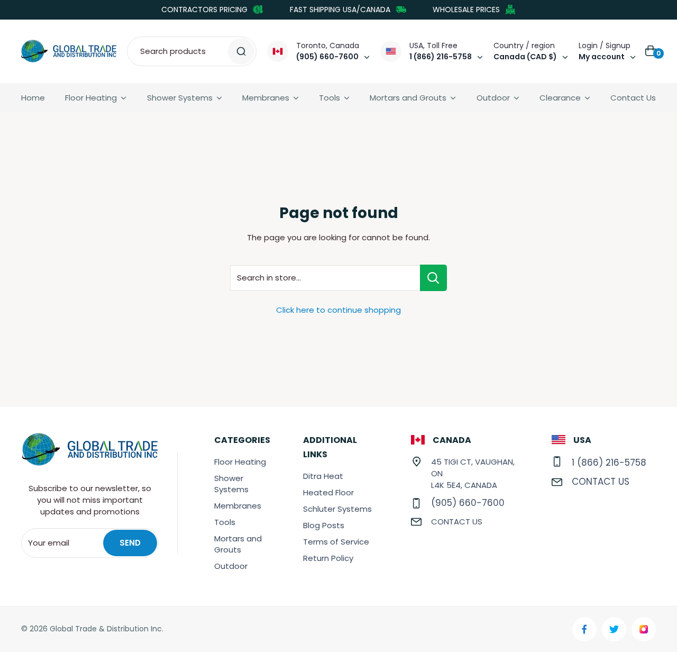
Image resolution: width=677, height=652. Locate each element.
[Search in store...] (433, 278)
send (130, 542)
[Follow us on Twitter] (614, 629)
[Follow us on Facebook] (584, 629)
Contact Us (633, 97)
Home (33, 97)
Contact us (456, 521)
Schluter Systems (337, 508)
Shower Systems (180, 97)
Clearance (560, 97)
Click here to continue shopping (338, 309)
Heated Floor (328, 492)
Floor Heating (91, 97)
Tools (329, 97)
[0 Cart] (651, 51)
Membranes (265, 97)
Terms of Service (336, 541)
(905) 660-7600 (468, 502)
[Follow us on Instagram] (644, 629)
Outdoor (493, 97)
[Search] (241, 51)
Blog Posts (323, 525)
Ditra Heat (323, 476)
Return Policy (328, 558)
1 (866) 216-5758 (609, 462)
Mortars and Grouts (408, 97)
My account (602, 56)
